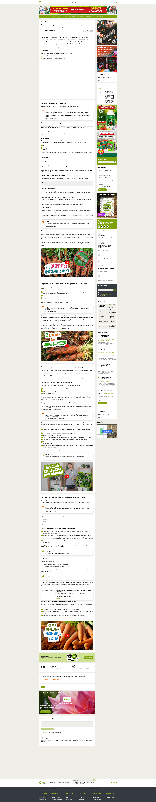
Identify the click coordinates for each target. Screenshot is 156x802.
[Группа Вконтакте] (113, 2)
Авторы (62, 2)
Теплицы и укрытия (56, 800)
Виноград (107, 340)
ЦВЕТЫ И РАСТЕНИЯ (72, 16)
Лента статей (49, 2)
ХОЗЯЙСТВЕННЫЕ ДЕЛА (90, 16)
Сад (98, 339)
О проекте (91, 788)
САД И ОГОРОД (64, 16)
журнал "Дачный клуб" (49, 30)
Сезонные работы (42, 799)
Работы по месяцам (42, 797)
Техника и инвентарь (97, 799)
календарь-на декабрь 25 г (104, 182)
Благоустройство (96, 797)
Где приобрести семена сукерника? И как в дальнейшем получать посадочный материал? (107, 180)
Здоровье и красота (110, 797)
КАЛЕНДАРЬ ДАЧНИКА (56, 16)
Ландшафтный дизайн (107, 339)
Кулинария (106, 353)
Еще (112, 74)
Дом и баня (95, 795)
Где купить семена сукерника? (105, 170)
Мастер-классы (102, 301)
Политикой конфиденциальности (106, 294)
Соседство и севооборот (57, 799)
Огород (101, 339)
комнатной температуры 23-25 (48, 707)
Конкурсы (64, 788)
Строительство (100, 353)
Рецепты (75, 788)
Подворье (94, 800)
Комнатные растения (101, 340)
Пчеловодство (112, 355)
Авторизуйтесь (44, 732)
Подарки (70, 788)
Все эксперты (101, 403)
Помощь (85, 788)
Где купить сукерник (103, 177)
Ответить (42, 743)
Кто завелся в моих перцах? (104, 186)
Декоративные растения (70, 795)
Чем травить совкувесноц (104, 175)
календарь (101, 184)
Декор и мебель (82, 797)
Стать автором (67, 2)
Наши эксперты (102, 332)
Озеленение (81, 799)
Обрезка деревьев (103, 173)
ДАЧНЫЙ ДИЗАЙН (81, 16)
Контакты (97, 788)
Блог (54, 2)
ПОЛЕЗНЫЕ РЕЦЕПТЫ (100, 16)
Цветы (113, 339)
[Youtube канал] (114, 2)
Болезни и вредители (56, 795)
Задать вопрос (88, 657)
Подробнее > (58, 598)
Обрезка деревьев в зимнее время (106, 172)
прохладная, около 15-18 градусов (49, 705)
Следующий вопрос (45, 711)
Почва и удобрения (56, 797)
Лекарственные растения (71, 800)
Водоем (80, 795)
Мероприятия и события (43, 800)
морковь (43, 686)
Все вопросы (111, 189)
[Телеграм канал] (111, 2)
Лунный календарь (42, 795)
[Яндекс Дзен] (116, 2)
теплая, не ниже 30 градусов (48, 709)
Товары (80, 788)
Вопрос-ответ (58, 2)
